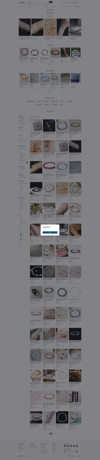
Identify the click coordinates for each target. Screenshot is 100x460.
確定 (50, 232)
